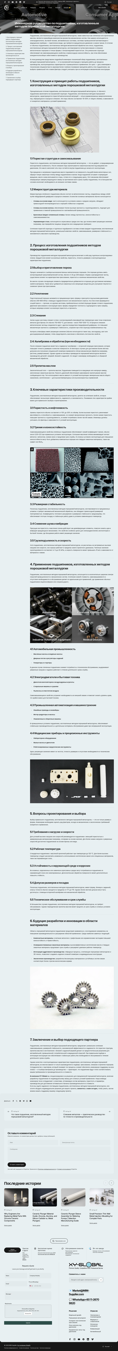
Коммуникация (95, 1329)
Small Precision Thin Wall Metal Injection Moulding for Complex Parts (101, 1216)
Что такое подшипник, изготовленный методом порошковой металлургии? (30, 1115)
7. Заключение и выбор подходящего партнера (13, 79)
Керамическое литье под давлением (77, 1330)
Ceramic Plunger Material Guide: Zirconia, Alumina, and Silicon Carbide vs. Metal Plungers (45, 1217)
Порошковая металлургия (77, 1318)
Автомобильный (95, 1331)
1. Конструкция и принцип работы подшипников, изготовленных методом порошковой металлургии (14, 40)
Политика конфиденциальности (47, 1169)
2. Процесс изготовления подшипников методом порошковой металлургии (14, 48)
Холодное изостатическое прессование (77, 1321)
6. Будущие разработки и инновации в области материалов (14, 73)
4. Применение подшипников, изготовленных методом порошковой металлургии (15, 60)
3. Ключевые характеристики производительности (15, 54)
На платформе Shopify (23, 1345)
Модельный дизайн (75, 1315)
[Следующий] (111, 1182)
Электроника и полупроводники (95, 1316)
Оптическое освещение (94, 1325)
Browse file (28, 1313)
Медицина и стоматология (94, 1320)
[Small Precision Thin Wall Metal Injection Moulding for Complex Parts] (101, 1197)
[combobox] (109, 2)
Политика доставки (34, 1348)
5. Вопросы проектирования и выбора (15, 66)
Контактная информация (45, 1348)
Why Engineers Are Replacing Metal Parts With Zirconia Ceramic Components (15, 1217)
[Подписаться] (101, 1280)
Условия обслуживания (24, 1348)
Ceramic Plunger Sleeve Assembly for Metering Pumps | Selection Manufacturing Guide (71, 1217)
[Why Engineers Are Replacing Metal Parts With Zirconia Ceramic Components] (16, 1197)
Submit (28, 1323)
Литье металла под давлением (75, 1326)
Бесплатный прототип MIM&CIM (46, 1254)
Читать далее (8, 1225)
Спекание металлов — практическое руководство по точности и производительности (84, 1115)
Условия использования (64, 1169)
